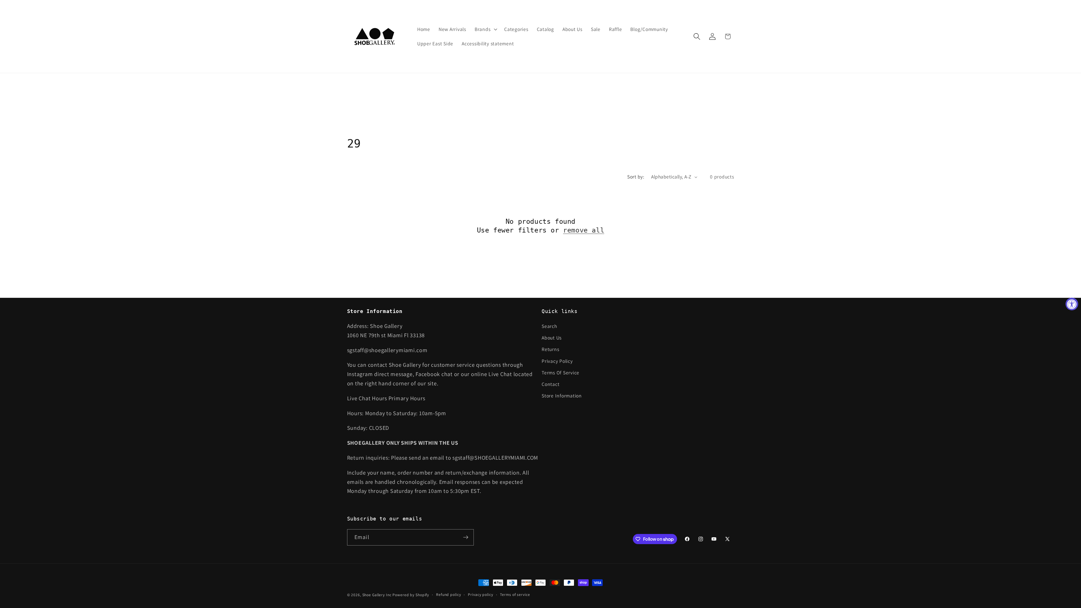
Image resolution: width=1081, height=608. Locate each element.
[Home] (375, 36)
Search (549, 326)
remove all (583, 230)
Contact (550, 384)
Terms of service (515, 594)
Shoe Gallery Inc (377, 594)
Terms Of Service (560, 372)
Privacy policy (480, 594)
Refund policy (448, 594)
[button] (485, 29)
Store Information (562, 395)
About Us (552, 337)
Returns (550, 349)
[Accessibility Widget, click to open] (1072, 304)
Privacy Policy (557, 361)
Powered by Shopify (410, 594)
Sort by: (635, 176)
